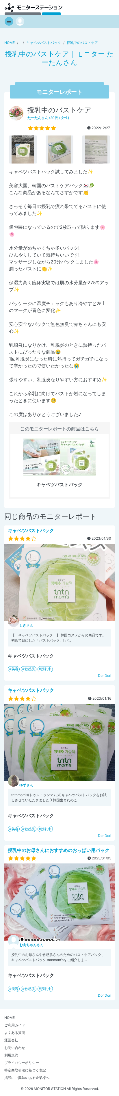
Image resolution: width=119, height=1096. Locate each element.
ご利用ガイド (14, 1025)
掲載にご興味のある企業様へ (26, 1077)
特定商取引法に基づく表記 (25, 1070)
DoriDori (104, 675)
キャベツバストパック (31, 530)
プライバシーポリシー (21, 1062)
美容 (15, 669)
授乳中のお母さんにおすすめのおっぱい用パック (58, 850)
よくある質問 (14, 1032)
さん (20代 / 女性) (48, 118)
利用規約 (11, 1055)
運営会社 (11, 1040)
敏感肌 (30, 669)
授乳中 (46, 669)
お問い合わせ (14, 1047)
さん (26, 625)
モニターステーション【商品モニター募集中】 (33, 7)
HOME (9, 1017)
